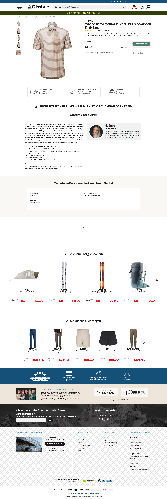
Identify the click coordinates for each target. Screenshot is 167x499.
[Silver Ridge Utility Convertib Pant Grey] (58, 338)
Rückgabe (81, 448)
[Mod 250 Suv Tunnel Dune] (26, 275)
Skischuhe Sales (134, 463)
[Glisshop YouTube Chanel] (108, 420)
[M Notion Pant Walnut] (133, 338)
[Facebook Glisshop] (99, 420)
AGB (79, 451)
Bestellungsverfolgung (84, 445)
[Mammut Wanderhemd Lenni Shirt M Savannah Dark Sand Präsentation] (52, 50)
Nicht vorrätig (141, 44)
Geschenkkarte (82, 440)
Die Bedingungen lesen (84, 94)
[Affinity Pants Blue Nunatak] (32, 338)
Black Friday (132, 466)
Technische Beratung (135, 448)
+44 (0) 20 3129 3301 (125, 137)
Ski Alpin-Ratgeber (134, 454)
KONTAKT (108, 393)
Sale (130, 461)
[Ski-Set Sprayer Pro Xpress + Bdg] (101, 275)
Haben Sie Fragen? (134, 437)
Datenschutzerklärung (110, 443)
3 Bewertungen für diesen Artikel (102, 30)
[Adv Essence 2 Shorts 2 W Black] (108, 338)
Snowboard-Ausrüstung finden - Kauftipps (138, 457)
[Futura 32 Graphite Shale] (139, 275)
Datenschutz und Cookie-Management (87, 493)
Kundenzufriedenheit (135, 443)
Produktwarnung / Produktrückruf (139, 469)
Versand (80, 443)
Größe (89, 47)
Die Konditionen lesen (44, 94)
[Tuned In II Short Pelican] (83, 338)
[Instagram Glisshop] (103, 420)
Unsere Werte (108, 437)
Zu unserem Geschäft (54, 444)
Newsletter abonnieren (136, 445)
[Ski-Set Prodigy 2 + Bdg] (64, 275)
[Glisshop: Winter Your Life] (38, 7)
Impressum (107, 440)
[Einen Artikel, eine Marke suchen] (122, 7)
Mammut (90, 20)
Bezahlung (81, 437)
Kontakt (131, 440)
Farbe (88, 42)
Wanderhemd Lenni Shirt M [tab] (83, 115)
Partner (131, 451)
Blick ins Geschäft (109, 445)
